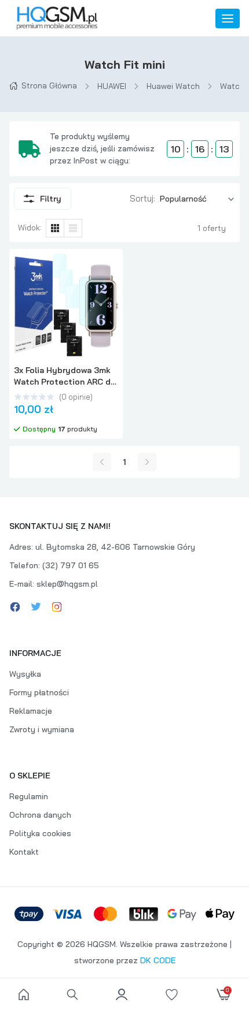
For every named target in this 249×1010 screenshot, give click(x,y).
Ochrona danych (40, 815)
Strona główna (49, 85)
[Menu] (227, 18)
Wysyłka (25, 674)
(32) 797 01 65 (70, 565)
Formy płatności (39, 692)
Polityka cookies (40, 833)
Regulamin (28, 796)
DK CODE (157, 960)
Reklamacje (30, 711)
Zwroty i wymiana (41, 729)
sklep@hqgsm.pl (67, 584)
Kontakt (24, 852)
